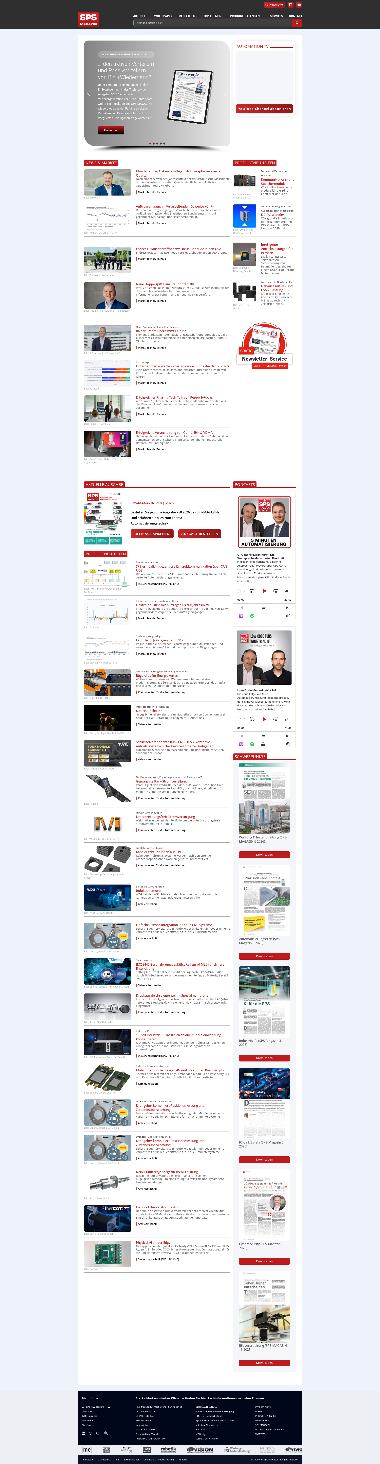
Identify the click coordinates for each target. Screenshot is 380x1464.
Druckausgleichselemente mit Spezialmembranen (173, 995)
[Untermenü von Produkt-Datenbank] (263, 16)
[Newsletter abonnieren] (91, 1434)
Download (87, 1411)
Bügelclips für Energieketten (157, 676)
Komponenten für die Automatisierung (161, 692)
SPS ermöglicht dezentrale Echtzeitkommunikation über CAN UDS (181, 568)
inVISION (200, 1429)
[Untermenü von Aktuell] (147, 16)
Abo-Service (88, 1424)
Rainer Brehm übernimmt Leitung (161, 331)
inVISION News (263, 1406)
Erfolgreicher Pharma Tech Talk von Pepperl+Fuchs (174, 397)
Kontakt (183, 1459)
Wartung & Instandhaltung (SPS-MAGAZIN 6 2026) (263, 839)
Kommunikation (148, 1083)
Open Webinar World (147, 1434)
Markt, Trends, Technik (152, 192)
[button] (157, 93)
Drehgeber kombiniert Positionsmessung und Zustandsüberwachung (170, 1108)
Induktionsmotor (149, 891)
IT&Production (262, 1420)
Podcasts (245, 484)
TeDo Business (89, 1415)
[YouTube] (98, 1434)
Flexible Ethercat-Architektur (157, 1207)
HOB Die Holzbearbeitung (209, 1415)
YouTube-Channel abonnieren (264, 108)
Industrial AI (142, 1424)
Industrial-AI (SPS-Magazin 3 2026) (260, 1043)
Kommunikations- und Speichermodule (277, 182)
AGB (117, 1459)
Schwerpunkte (250, 756)
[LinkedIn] (83, 1434)
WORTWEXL (261, 1434)
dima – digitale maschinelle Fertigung (215, 1411)
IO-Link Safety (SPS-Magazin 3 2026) (261, 1144)
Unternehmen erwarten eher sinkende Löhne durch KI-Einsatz (182, 366)
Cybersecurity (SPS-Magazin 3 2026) (261, 1246)
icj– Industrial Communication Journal (215, 1420)
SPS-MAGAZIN (262, 1424)
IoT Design (201, 1434)
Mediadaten (88, 1420)
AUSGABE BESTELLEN (199, 533)
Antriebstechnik (147, 904)
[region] (157, 97)
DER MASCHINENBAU (206, 1406)
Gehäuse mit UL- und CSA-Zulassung (277, 288)
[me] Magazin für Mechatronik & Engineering (159, 1406)
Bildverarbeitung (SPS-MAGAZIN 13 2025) (263, 1348)
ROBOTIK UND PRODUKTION (150, 1438)
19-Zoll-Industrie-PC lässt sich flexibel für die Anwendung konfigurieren (178, 1037)
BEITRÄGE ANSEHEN (152, 533)
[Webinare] (106, 1434)
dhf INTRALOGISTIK (146, 1411)
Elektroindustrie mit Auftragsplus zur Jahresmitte (173, 605)
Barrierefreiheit (132, 1459)
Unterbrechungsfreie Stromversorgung (165, 817)
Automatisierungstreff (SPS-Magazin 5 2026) (260, 941)
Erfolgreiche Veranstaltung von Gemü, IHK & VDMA (174, 433)
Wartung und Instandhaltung (270, 1429)
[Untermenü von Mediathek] (196, 16)
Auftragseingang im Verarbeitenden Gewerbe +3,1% (175, 206)
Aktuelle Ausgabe (104, 484)
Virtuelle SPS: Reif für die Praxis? (125, 73)
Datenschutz (104, 1459)
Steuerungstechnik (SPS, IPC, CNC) (158, 584)
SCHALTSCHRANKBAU (207, 1438)
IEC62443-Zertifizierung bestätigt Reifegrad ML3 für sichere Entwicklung (180, 966)
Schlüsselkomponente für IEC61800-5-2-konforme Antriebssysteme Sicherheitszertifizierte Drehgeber (174, 744)
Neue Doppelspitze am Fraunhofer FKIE (165, 284)
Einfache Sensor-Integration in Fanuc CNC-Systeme (174, 925)
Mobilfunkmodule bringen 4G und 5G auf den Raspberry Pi (180, 1070)
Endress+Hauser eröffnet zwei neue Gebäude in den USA (178, 249)
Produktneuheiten (255, 162)
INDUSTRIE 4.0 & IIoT (265, 1415)
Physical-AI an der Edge (153, 1243)
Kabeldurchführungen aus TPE (159, 852)
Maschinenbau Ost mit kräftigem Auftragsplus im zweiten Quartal (179, 173)
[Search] (297, 23)
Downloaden (264, 854)
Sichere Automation (150, 724)
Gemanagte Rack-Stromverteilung (161, 781)
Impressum (87, 1459)
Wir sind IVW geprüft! (93, 1406)
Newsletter (276, 4)
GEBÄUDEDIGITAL (145, 1415)
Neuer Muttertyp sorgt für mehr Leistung (167, 1172)
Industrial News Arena (207, 1424)
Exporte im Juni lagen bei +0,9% (159, 640)
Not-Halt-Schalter (149, 711)
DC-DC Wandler (272, 215)
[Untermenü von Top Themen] (223, 16)
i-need (258, 1411)
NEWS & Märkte (101, 162)
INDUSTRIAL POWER (146, 1429)
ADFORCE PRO (143, 1420)
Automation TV (253, 46)
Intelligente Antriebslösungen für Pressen (277, 249)
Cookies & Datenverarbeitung (159, 1459)
